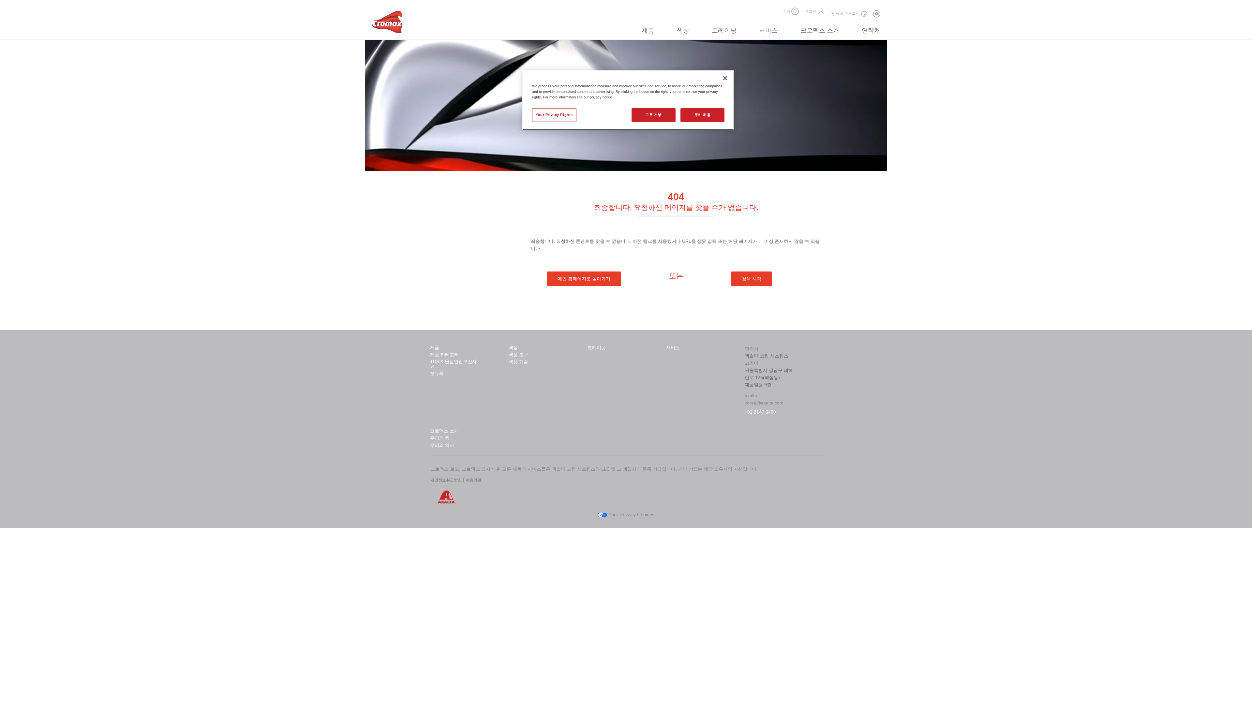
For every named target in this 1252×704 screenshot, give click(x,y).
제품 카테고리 (444, 354)
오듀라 (437, 373)
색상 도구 (518, 354)
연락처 (871, 30)
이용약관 (473, 480)
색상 (683, 30)
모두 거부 (653, 115)
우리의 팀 (440, 438)
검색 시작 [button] (751, 278)
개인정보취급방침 (446, 480)
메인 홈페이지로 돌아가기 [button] (584, 278)
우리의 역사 (442, 445)
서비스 (768, 30)
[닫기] (725, 78)
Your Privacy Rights (554, 115)
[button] (795, 11)
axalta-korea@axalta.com (764, 399)
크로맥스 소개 (819, 30)
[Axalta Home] (388, 24)
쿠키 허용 (702, 115)
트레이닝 (724, 30)
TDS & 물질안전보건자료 (453, 364)
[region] (628, 100)
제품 (648, 30)
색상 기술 (518, 361)
